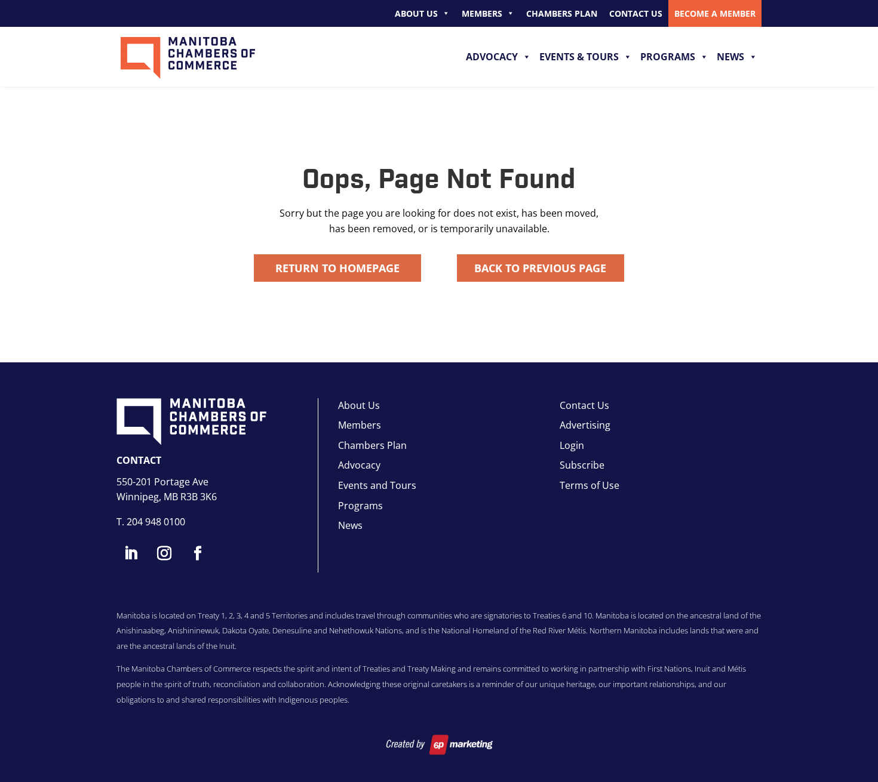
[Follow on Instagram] (164, 553)
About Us (416, 13)
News (730, 56)
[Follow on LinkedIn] (130, 553)
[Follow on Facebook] (197, 553)
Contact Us (635, 13)
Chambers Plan (561, 13)
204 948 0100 (156, 521)
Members (482, 13)
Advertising (585, 425)
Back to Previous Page (540, 268)
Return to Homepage (337, 268)
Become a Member (715, 13)
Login (572, 445)
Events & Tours (579, 56)
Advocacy (492, 56)
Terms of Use (589, 485)
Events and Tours (377, 485)
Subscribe (582, 465)
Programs (667, 56)
